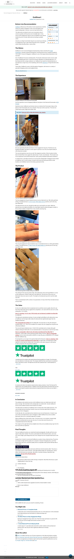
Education (32, 2)
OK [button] (46, 557)
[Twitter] (5, 548)
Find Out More (41, 557)
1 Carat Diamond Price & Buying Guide (28, 523)
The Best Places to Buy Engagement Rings (29, 516)
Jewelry (61, 2)
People (18, 540)
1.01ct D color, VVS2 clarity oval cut (37, 201)
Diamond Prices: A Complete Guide (27, 509)
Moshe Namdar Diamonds (36, 537)
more (35, 540)
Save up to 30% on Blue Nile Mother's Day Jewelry (40, 7)
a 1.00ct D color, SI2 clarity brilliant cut (37, 245)
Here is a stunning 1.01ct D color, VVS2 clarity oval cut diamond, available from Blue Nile (36, 313)
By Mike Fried (33, 19)
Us (16, 540)
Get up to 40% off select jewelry (28, 453)
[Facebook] (5, 545)
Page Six (23, 540)
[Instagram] (5, 551)
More (66, 2)
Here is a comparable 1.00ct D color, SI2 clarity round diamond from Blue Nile (33, 331)
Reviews (39, 2)
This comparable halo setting (22, 322)
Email (16, 480)
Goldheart (17, 26)
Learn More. (55, 10)
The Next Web (28, 540)
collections (45, 62)
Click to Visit (18, 455)
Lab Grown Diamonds (52, 2)
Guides (44, 2)
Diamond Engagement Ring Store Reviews (12, 13)
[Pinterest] (5, 553)
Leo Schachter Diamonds (23, 537)
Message (17, 486)
